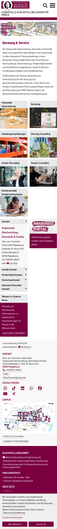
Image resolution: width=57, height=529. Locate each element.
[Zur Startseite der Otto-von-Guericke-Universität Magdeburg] (17, 6)
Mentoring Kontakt (14, 280)
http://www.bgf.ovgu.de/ (14, 377)
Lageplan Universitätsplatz (16, 441)
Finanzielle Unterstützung (9, 104)
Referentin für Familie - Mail (16, 477)
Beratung (35, 104)
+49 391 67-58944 (14, 370)
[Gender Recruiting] (14, 176)
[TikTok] (14, 388)
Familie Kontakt (14, 269)
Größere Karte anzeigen (13, 436)
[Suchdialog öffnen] (45, 5)
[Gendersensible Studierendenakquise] (14, 206)
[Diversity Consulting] (43, 147)
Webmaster (26, 347)
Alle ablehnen (14, 524)
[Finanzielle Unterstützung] (14, 118)
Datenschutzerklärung (14, 513)
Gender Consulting (40, 163)
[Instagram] (5, 388)
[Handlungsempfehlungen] (14, 147)
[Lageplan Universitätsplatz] (28, 432)
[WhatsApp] (31, 388)
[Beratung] (43, 118)
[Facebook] (40, 388)
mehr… (6, 374)
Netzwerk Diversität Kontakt (14, 287)
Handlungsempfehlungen (14, 134)
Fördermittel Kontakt (14, 274)
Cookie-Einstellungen (12, 517)
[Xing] (14, 393)
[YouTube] (5, 393)
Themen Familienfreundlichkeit (18, 481)
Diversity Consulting (40, 134)
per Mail (13, 263)
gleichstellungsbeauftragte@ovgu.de (23, 457)
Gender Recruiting (10, 163)
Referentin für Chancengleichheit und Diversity (25, 461)
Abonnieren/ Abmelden (14, 333)
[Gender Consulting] (43, 176)
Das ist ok (41, 524)
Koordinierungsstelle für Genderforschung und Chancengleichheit (25, 466)
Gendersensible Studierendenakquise (12, 192)
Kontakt (15, 221)
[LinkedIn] (22, 388)
